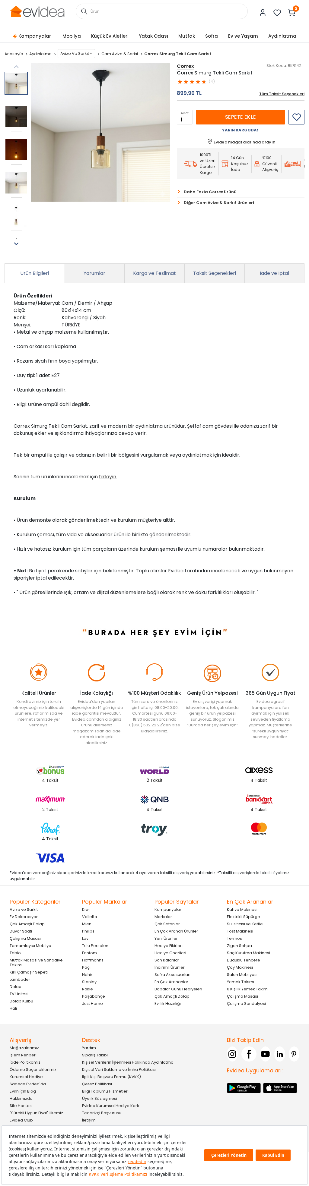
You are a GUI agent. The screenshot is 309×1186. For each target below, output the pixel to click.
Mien (86, 924)
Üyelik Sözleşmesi (99, 1098)
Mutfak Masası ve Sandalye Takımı (36, 962)
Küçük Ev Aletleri (110, 36)
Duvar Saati (21, 931)
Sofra (211, 36)
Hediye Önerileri (170, 953)
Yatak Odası (153, 36)
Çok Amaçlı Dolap (27, 924)
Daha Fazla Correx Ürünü (210, 192)
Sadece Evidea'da (28, 1084)
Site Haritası (21, 1106)
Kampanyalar (34, 36)
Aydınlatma (282, 36)
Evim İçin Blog (23, 1091)
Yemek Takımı (240, 982)
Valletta (89, 917)
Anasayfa (14, 54)
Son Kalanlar (166, 960)
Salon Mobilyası (242, 974)
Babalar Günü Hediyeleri (178, 989)
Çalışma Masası (25, 938)
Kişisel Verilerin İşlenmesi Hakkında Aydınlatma (128, 1062)
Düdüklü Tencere (243, 960)
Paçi (86, 967)
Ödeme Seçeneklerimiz (33, 1069)
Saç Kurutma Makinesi (248, 953)
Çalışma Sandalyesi (246, 1003)
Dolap (15, 986)
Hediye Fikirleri (168, 945)
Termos (234, 938)
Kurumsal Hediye (26, 1077)
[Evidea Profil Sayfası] (263, 12)
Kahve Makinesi (242, 909)
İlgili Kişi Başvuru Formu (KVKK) (111, 1077)
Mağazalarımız (24, 1048)
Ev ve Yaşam (243, 36)
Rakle (87, 989)
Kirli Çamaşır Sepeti (29, 972)
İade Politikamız (25, 1062)
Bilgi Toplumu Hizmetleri (105, 1091)
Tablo (15, 953)
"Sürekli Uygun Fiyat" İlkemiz (36, 1113)
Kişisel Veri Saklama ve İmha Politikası (119, 1069)
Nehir (87, 974)
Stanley (89, 982)
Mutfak (186, 36)
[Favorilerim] (277, 12)
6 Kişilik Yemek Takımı (248, 989)
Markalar (163, 917)
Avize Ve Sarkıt (74, 53)
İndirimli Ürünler (169, 967)
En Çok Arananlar (171, 982)
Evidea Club (21, 1120)
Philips (88, 931)
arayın (268, 142)
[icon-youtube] (265, 1054)
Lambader (20, 979)
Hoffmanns (93, 960)
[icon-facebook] (248, 1054)
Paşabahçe (93, 996)
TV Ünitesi (19, 994)
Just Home (92, 1003)
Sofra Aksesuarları (172, 974)
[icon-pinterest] (294, 1054)
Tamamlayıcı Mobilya (30, 945)
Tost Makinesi (240, 931)
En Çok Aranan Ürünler (176, 931)
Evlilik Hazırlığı (167, 1003)
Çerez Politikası (97, 1084)
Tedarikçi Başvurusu (101, 1113)
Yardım (89, 1048)
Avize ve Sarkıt (24, 909)
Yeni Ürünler (166, 938)
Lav (85, 938)
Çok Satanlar (167, 924)
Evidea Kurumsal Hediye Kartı (110, 1106)
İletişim (89, 1120)
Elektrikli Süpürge (243, 917)
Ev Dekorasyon (24, 917)
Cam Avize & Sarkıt (120, 54)
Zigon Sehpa (239, 945)
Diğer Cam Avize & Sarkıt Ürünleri (219, 203)
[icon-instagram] (232, 1054)
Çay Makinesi (240, 967)
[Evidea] (37, 11)
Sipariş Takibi (95, 1055)
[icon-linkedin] (279, 1054)
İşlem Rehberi (23, 1055)
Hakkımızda (21, 1098)
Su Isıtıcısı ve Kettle (245, 924)
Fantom (89, 953)
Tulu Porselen (95, 945)
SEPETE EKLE (240, 117)
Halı (13, 1008)
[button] (16, 243)
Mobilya (71, 36)
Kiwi (86, 909)
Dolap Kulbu (21, 1001)
